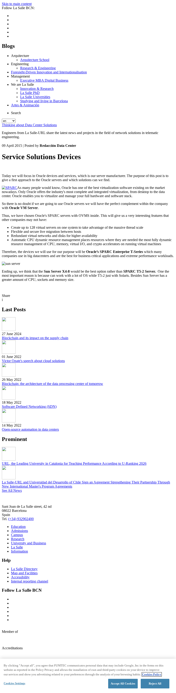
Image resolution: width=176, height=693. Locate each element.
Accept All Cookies (123, 683)
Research (17, 539)
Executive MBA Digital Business (44, 80)
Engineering (20, 64)
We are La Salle (22, 84)
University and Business (28, 543)
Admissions (19, 531)
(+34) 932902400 (21, 519)
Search (16, 113)
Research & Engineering (38, 68)
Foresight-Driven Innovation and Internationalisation (49, 72)
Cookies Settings (14, 683)
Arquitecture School (34, 60)
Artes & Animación (25, 105)
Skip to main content (17, 4)
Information (19, 551)
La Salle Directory (24, 569)
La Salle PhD (30, 93)
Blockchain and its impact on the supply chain (35, 338)
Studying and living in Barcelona (44, 101)
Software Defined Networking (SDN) (29, 406)
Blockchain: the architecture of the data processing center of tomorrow (52, 384)
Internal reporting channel (29, 581)
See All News (12, 490)
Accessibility (20, 577)
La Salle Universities (35, 97)
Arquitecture (20, 56)
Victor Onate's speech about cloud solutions (33, 361)
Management (20, 76)
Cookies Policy (151, 674)
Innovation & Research (37, 89)
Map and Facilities (24, 573)
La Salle (17, 547)
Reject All (155, 683)
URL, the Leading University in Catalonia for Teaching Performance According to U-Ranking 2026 (74, 463)
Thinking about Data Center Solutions (29, 125)
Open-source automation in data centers (30, 429)
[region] (88, 676)
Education (18, 527)
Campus (17, 535)
